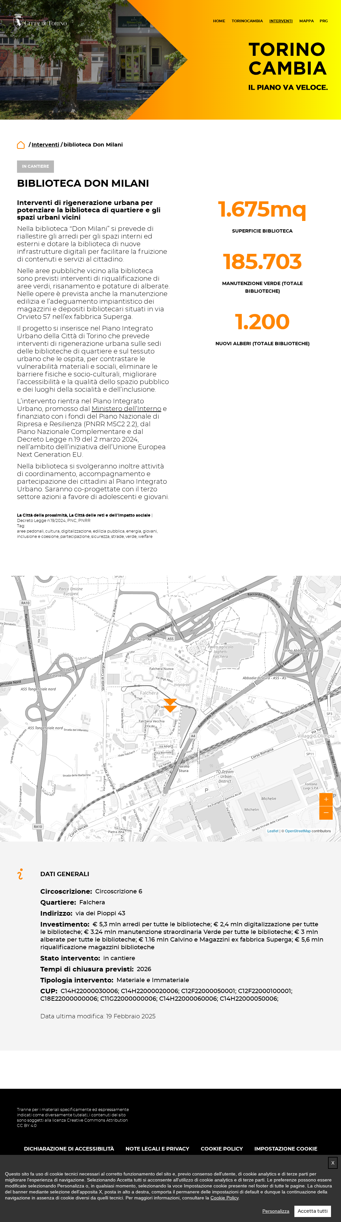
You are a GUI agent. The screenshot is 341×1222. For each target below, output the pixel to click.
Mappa (306, 21)
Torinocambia (247, 21)
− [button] (326, 813)
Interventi (281, 21)
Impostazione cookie (285, 1149)
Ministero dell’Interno (126, 409)
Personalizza (275, 1211)
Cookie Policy (224, 1197)
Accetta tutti (313, 1211)
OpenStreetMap (298, 830)
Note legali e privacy (157, 1149)
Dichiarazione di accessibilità (69, 1149)
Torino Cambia (288, 66)
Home (219, 21)
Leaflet (272, 830)
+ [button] (326, 800)
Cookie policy (222, 1149)
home (21, 145)
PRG (324, 21)
